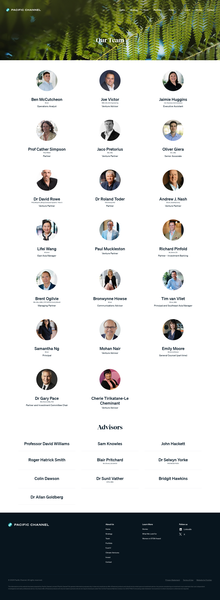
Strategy (134, 10)
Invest (187, 10)
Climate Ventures (112, 552)
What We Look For (149, 534)
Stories (199, 10)
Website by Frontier (204, 580)
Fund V (108, 548)
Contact (210, 10)
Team (145, 10)
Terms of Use (188, 580)
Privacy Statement (172, 580)
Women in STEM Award (151, 538)
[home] (23, 10)
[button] (173, 9)
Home (122, 10)
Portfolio (157, 10)
